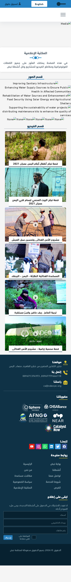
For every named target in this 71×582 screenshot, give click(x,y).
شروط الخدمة (53, 481)
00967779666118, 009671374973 (42, 376)
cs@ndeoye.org (52, 385)
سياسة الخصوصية (22, 481)
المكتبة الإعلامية (23, 487)
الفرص (57, 487)
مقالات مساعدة (23, 475)
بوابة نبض (55, 463)
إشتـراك (8, 537)
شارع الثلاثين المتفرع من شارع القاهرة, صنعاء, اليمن (35, 366)
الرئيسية (27, 463)
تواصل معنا (55, 475)
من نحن (28, 470)
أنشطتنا (56, 470)
